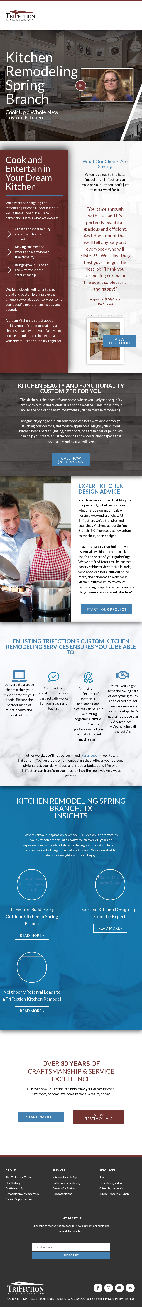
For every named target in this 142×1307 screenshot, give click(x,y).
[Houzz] (130, 1288)
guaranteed (89, 755)
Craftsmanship (14, 1188)
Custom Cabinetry (64, 1188)
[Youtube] (119, 1288)
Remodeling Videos (111, 1183)
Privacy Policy (114, 1298)
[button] (81, 256)
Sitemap (97, 1298)
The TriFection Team (18, 1177)
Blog (102, 1177)
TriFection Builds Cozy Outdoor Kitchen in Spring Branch (32, 916)
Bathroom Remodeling (66, 1183)
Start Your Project (106, 609)
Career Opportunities (19, 1199)
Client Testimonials (111, 1188)
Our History (13, 1183)
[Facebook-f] (98, 1288)
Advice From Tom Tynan (114, 1193)
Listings (130, 1298)
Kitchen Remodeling (65, 1177)
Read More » (32, 935)
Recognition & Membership (22, 1193)
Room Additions (62, 1193)
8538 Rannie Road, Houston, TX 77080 (55, 1298)
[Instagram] (108, 1288)
